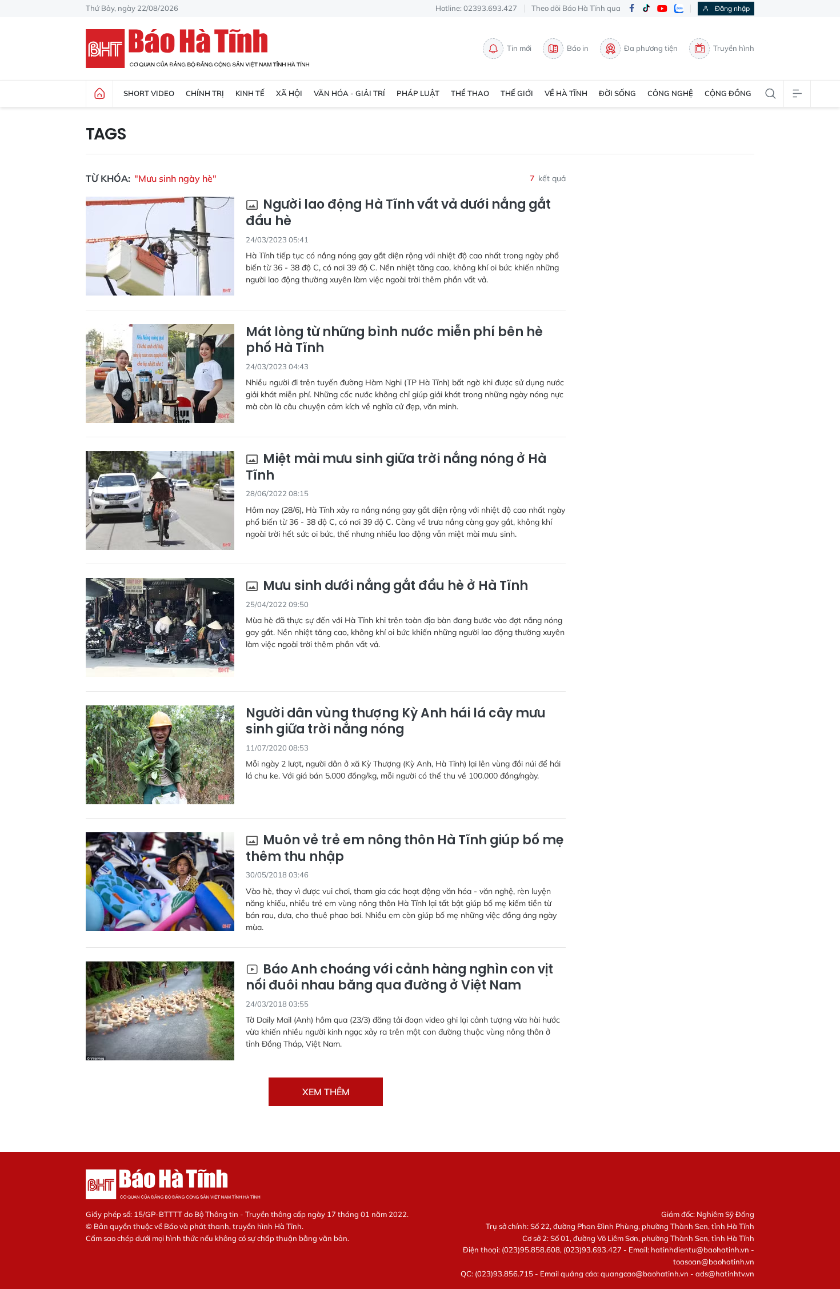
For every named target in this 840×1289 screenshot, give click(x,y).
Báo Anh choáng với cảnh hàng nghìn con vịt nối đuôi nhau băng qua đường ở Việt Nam (399, 977)
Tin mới (519, 48)
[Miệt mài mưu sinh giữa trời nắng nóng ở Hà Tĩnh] (160, 500)
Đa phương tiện (651, 48)
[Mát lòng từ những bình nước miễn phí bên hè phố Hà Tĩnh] (160, 373)
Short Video (148, 93)
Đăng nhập (732, 8)
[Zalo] (678, 8)
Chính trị (205, 93)
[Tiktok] (646, 8)
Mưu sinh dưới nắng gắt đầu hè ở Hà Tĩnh (394, 586)
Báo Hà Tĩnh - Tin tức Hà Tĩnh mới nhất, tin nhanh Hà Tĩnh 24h (203, 49)
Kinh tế (250, 93)
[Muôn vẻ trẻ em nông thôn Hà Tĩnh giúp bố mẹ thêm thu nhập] (160, 881)
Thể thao (470, 93)
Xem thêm (326, 1092)
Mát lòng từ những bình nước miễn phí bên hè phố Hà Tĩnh (394, 340)
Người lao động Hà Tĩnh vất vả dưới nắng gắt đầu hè (398, 213)
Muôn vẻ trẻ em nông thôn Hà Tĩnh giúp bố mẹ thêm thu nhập (404, 848)
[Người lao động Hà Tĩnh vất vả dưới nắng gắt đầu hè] (160, 246)
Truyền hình (733, 48)
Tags (106, 134)
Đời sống (617, 93)
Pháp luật (418, 93)
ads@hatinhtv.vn (724, 1273)
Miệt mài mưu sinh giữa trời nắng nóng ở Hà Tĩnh (396, 467)
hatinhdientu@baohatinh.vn (700, 1249)
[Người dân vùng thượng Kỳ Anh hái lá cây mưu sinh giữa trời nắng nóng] (160, 754)
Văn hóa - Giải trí (349, 93)
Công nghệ (670, 93)
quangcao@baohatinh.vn (645, 1273)
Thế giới (517, 93)
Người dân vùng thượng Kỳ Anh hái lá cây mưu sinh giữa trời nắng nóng (396, 721)
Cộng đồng (728, 93)
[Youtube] (662, 9)
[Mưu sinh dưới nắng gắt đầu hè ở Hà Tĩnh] (160, 627)
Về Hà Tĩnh (566, 93)
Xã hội (289, 93)
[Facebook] (631, 9)
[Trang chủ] (99, 94)
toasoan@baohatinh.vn (713, 1261)
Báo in (578, 48)
